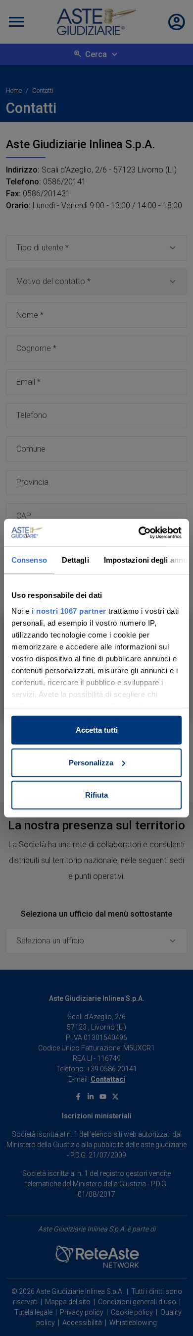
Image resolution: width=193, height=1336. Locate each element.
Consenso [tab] (29, 560)
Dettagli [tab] (75, 560)
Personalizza (91, 762)
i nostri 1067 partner (69, 610)
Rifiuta (96, 795)
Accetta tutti (97, 730)
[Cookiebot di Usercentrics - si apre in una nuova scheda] (139, 532)
